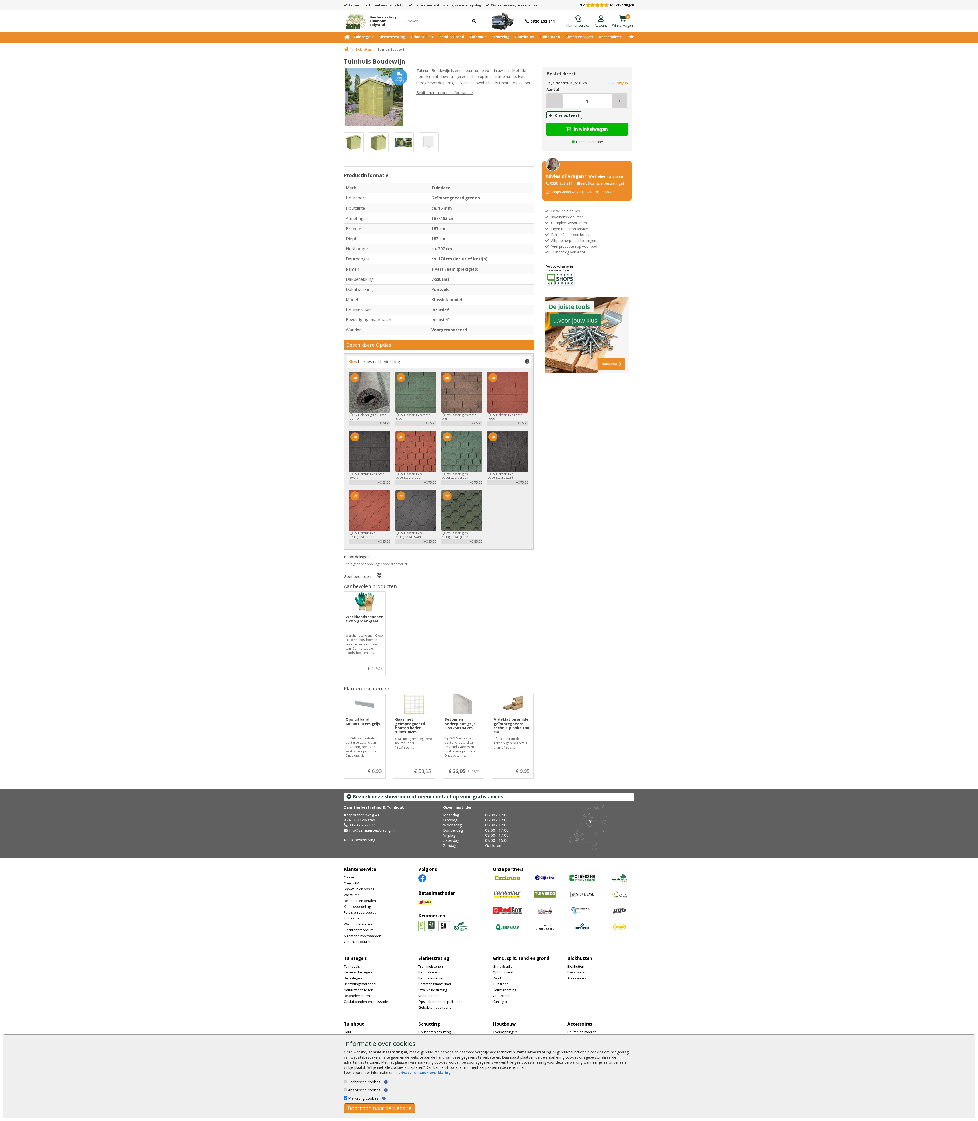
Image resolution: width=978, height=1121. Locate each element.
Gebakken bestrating (434, 1007)
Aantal (552, 89)
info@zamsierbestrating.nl (602, 183)
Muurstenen (428, 995)
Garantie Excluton (357, 941)
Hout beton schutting (434, 1032)
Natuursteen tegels (359, 989)
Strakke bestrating (432, 989)
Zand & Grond (451, 36)
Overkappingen (505, 1032)
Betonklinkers (429, 972)
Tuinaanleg (352, 918)
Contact (350, 877)
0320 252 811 (561, 183)
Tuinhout (477, 36)
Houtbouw (524, 36)
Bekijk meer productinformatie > (444, 92)
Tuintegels (363, 36)
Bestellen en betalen (360, 900)
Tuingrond (501, 984)
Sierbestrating (392, 36)
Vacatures (352, 894)
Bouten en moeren (581, 1032)
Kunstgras (501, 1001)
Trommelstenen (430, 966)
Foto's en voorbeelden (361, 912)
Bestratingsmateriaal (360, 984)
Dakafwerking (578, 972)
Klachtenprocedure (359, 930)
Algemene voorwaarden (362, 935)
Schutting (501, 36)
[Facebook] (422, 878)
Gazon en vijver (579, 36)
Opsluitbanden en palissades (367, 1001)
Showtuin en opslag (359, 889)
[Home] (346, 49)
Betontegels (353, 978)
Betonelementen (357, 995)
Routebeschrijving (359, 839)
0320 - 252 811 (362, 825)
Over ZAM (351, 883)
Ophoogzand (503, 972)
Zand (497, 978)
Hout (347, 1032)
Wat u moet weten (358, 924)
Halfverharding (504, 989)
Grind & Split (422, 36)
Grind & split (502, 966)
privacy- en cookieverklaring (424, 1072)
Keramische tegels (358, 972)
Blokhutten (549, 36)
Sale (630, 36)
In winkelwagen (591, 129)
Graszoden (501, 995)
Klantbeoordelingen (359, 906)
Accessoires (610, 36)
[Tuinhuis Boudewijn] (376, 97)
